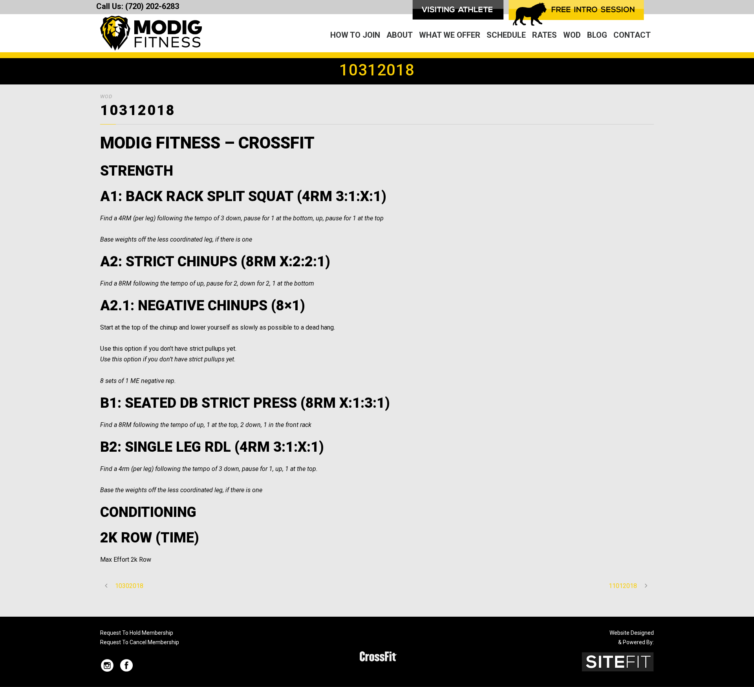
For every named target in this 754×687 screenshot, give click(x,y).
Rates (544, 35)
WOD (572, 35)
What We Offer (449, 35)
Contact (632, 35)
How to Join (355, 35)
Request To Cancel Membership (139, 642)
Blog (597, 35)
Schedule (506, 35)
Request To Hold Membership (136, 633)
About (399, 35)
